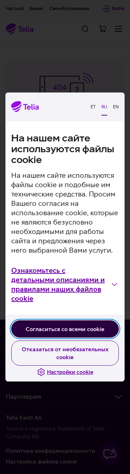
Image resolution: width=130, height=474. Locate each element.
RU (104, 106)
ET (93, 106)
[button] (65, 284)
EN (116, 106)
